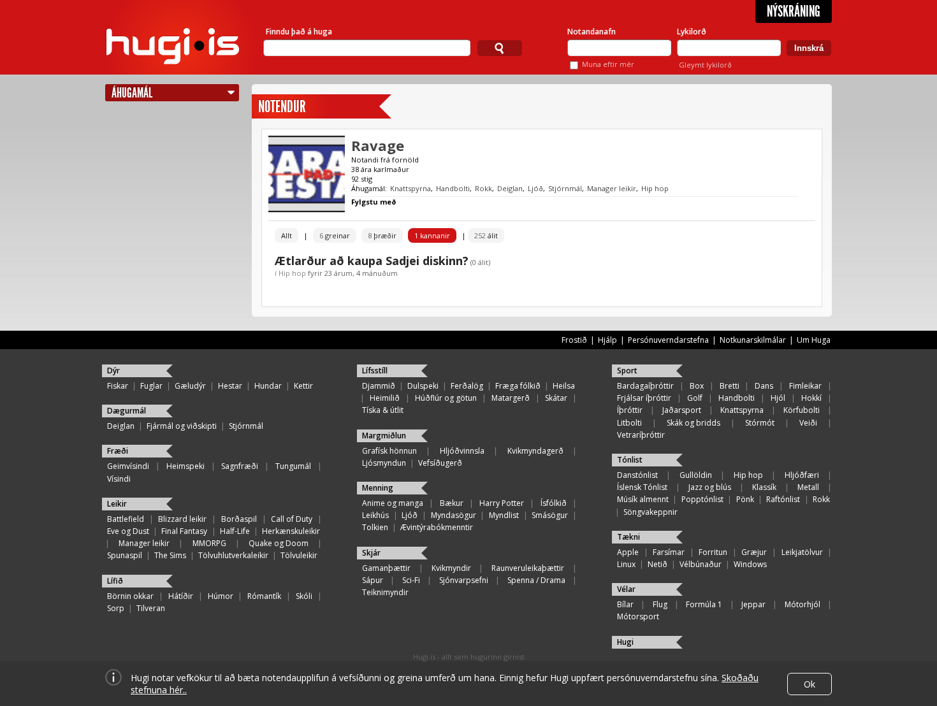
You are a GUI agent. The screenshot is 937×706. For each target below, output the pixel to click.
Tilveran (150, 608)
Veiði (808, 422)
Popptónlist (702, 499)
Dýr (113, 370)
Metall (808, 487)
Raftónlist (783, 499)
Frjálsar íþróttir (644, 398)
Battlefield (125, 519)
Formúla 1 (704, 604)
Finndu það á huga (299, 31)
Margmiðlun (384, 435)
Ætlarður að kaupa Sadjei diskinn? (371, 260)
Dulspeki (423, 385)
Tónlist (630, 459)
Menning (377, 487)
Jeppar (753, 604)
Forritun (713, 552)
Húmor (220, 596)
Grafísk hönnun (389, 450)
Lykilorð (691, 31)
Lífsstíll (375, 370)
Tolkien (375, 527)
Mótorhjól (802, 604)
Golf (694, 398)
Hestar (230, 385)
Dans (764, 385)
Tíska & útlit (382, 410)
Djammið (378, 385)
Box (697, 385)
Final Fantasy (184, 531)
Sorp (115, 608)
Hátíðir (180, 596)
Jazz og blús (709, 487)
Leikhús (375, 515)
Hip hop (655, 188)
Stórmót (759, 422)
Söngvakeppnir (650, 512)
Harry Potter (501, 503)
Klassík (764, 487)
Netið (657, 564)
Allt (286, 235)
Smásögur (550, 515)
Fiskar (117, 385)
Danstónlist (637, 475)
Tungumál (293, 466)
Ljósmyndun (384, 462)
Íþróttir (630, 410)
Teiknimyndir (385, 592)
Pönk (745, 499)
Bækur (451, 503)
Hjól (778, 398)
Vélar (626, 589)
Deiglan (510, 188)
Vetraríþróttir (641, 434)
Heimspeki (185, 466)
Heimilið (385, 398)
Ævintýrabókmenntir (436, 527)
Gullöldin (695, 475)
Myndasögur (453, 515)
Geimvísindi (128, 466)
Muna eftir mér (608, 64)
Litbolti (629, 422)
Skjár (371, 552)
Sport (627, 370)
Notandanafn (591, 31)
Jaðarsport (681, 410)
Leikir (117, 503)
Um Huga (814, 340)
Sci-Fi (411, 580)
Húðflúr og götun (446, 398)
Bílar (625, 604)
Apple (628, 552)
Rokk (483, 188)
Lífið (115, 580)
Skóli (304, 596)
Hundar (268, 385)
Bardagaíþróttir (645, 385)
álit (486, 235)
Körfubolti (801, 410)
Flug (660, 604)
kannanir (432, 235)
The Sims (170, 555)
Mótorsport (638, 616)
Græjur (754, 552)
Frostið (574, 340)
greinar (334, 235)
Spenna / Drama (536, 580)
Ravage (377, 145)
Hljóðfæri (802, 475)
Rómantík (264, 596)
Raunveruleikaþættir (527, 568)
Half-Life (235, 531)
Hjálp (607, 340)
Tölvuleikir (298, 555)
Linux (626, 564)
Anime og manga (392, 503)
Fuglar (151, 385)
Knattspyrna (410, 188)
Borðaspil (239, 519)
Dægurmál (126, 410)
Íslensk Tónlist (642, 487)
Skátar (556, 398)
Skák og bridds (693, 422)
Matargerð (510, 398)
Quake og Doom (279, 543)
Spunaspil (124, 555)
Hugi (625, 642)
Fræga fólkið (518, 385)
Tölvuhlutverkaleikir (233, 555)
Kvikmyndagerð (535, 450)
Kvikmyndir (451, 568)
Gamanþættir (386, 568)
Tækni (628, 536)
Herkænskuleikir (291, 531)
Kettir (303, 385)
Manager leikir (611, 188)
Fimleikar (805, 385)
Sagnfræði (239, 466)
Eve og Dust (128, 531)
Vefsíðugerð (440, 462)
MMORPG (209, 543)
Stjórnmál (565, 188)
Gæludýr (190, 385)
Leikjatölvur (802, 552)
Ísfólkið (554, 503)
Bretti (729, 385)
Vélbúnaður (700, 564)
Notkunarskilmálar (753, 340)
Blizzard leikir (182, 519)
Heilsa (564, 385)
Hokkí (811, 398)
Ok (809, 684)
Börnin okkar (130, 596)
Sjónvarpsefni (463, 580)
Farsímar (669, 552)
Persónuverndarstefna (668, 340)
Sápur (372, 580)
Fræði (117, 450)
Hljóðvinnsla (462, 450)
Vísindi (119, 478)
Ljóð (535, 188)
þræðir (382, 235)
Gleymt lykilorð (705, 64)
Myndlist (504, 515)
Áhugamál (132, 93)
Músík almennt (643, 499)
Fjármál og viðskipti (182, 426)
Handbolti (453, 188)
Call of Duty (291, 519)
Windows (750, 564)
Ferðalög (467, 385)
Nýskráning (793, 11)
